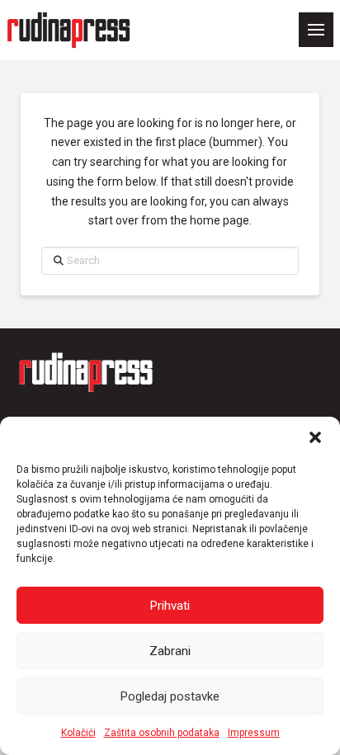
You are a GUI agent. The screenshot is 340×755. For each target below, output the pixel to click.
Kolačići (78, 732)
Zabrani (170, 651)
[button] (315, 437)
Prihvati (170, 605)
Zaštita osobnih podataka (162, 732)
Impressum (254, 732)
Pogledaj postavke (170, 696)
